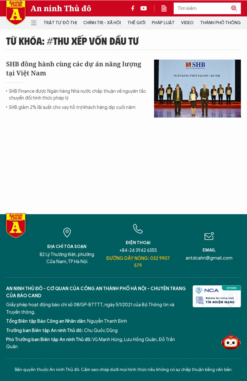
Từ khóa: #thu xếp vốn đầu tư (72, 40)
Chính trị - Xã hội (102, 22)
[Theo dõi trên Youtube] (144, 8)
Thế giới (136, 22)
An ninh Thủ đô (61, 8)
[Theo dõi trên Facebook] (134, 8)
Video (187, 22)
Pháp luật (163, 22)
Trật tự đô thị (60, 22)
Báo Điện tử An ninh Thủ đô (16, 12)
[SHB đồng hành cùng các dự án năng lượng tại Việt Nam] (197, 89)
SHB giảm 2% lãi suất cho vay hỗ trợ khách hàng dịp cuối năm (72, 107)
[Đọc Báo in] (167, 8)
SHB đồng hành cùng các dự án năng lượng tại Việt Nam (73, 68)
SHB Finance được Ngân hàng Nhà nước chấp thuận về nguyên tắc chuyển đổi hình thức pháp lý (77, 95)
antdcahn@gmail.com (209, 258)
